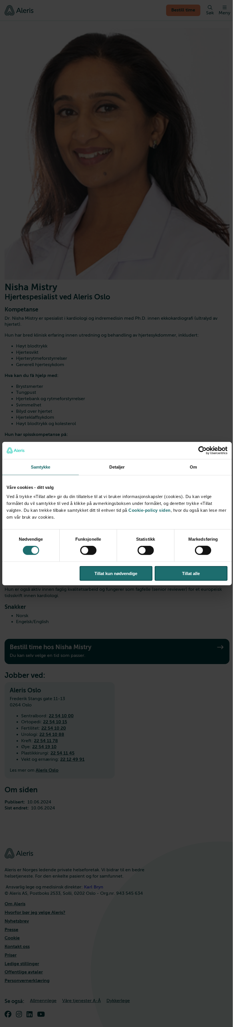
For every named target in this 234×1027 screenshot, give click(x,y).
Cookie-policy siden (149, 509)
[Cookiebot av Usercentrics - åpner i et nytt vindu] (202, 450)
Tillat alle (191, 573)
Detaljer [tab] (117, 467)
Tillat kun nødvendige (115, 573)
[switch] (88, 550)
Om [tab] (193, 467)
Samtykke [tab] (41, 467)
